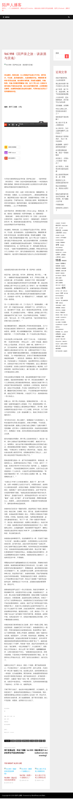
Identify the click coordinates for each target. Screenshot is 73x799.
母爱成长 (61, 303)
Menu (7, 17)
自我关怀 (66, 331)
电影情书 (58, 319)
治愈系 (63, 305)
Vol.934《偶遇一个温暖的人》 (26, 776)
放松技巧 (58, 293)
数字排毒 (66, 293)
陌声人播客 (12, 4)
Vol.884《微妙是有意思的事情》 (10, 779)
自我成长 (58, 334)
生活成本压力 (63, 317)
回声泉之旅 (26, 741)
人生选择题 (65, 230)
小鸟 (32, 741)
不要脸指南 (60, 204)
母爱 (57, 303)
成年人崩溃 (58, 278)
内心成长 (62, 235)
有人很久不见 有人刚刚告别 (40, 776)
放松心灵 (65, 290)
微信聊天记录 (59, 252)
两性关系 (58, 225)
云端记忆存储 (64, 225)
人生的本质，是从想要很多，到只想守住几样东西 (62, 99)
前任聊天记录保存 (59, 240)
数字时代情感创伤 (59, 295)
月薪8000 (58, 300)
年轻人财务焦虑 (59, 247)
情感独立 (63, 266)
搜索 (57, 53)
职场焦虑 (58, 331)
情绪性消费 (63, 270)
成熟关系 (63, 285)
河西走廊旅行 (59, 305)
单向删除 (58, 242)
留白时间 (62, 319)
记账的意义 (64, 341)
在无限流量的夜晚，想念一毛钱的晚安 (62, 152)
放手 (61, 290)
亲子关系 (61, 228)
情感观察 (64, 268)
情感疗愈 (58, 268)
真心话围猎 (58, 322)
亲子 (57, 228)
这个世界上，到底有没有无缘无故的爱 (62, 168)
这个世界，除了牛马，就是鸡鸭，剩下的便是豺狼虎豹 (62, 91)
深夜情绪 (58, 307)
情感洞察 (58, 266)
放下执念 (58, 290)
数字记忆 (58, 298)
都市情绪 (58, 348)
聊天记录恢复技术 (59, 329)
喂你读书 (18, 741)
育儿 (62, 331)
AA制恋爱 (58, 223)
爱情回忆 (58, 315)
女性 (57, 245)
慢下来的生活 (59, 275)
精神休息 (58, 327)
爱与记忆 (58, 312)
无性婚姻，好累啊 (62, 105)
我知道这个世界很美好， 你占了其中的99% (62, 138)
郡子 (40, 741)
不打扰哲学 (63, 223)
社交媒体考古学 (59, 324)
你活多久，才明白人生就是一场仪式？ (62, 160)
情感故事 (58, 263)
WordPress (35, 795)
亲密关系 (58, 230)
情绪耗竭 (62, 273)
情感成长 (64, 260)
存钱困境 (62, 245)
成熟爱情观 (58, 288)
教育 (61, 293)
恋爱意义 (63, 257)
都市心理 (58, 346)
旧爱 (61, 298)
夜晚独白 (62, 242)
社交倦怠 (63, 322)
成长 (63, 287)
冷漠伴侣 (58, 237)
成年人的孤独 (59, 280)
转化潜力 (58, 343)
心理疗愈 (58, 257)
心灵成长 (64, 252)
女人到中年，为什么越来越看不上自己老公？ (62, 130)
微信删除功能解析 (59, 250)
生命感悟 (58, 317)
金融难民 (65, 351)
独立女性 (66, 315)
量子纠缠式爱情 (59, 351)
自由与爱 (58, 339)
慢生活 (64, 275)
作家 (13, 741)
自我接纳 (64, 334)
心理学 (58, 254)
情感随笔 (58, 270)
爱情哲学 (62, 312)
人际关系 (59, 232)
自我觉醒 (58, 336)
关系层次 (65, 232)
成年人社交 (58, 285)
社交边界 (65, 324)
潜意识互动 (58, 310)
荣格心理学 (62, 339)
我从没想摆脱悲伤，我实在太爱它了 (62, 188)
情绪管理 (58, 273)
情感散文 (63, 263)
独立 (61, 315)
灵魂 (36, 741)
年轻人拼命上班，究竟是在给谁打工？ (62, 111)
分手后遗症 (63, 237)
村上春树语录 (64, 300)
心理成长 (63, 254)
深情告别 (63, 307)
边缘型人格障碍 (63, 343)
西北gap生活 (58, 341)
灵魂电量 (63, 310)
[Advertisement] (36, 36)
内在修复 (58, 235)
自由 (63, 336)
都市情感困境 (64, 346)
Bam (43, 795)
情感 (58, 260)
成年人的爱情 (59, 282)
